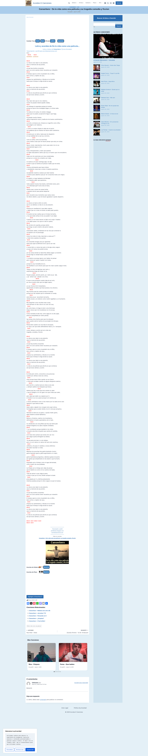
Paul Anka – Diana (32, 631)
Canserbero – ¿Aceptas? (36, 618)
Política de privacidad (80, 708)
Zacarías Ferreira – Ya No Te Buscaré (77, 631)
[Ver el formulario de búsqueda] (69, 3)
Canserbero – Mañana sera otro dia (39, 610)
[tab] (54, 671)
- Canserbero (72, 7)
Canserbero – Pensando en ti (37, 616)
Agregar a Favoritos (35, 596)
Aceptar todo (30, 749)
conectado (43, 699)
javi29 (71, 11)
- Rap (78, 7)
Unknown (35, 682)
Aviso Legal (64, 708)
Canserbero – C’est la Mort (37, 621)
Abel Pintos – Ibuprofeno (108, 81)
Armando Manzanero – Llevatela (104, 60)
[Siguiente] (85, 657)
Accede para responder (81, 682)
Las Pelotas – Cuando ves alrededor (111, 130)
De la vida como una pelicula (34, 626)
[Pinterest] (113, 3)
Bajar (42, 41)
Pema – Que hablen (67, 664)
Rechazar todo (20, 749)
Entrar (119, 3)
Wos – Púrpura (34, 664)
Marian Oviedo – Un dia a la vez (109, 113)
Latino (52, 41)
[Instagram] (111, 3)
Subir (37, 41)
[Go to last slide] (30, 657)
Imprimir (61, 41)
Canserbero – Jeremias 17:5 (37, 613)
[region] (20, 741)
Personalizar (10, 749)
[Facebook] (105, 3)
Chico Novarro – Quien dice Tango (110, 65)
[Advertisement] (57, 28)
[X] (108, 3)
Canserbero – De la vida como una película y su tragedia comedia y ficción (57, 538)
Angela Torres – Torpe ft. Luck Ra (110, 73)
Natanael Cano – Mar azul (108, 97)
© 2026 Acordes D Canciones (74, 712)
